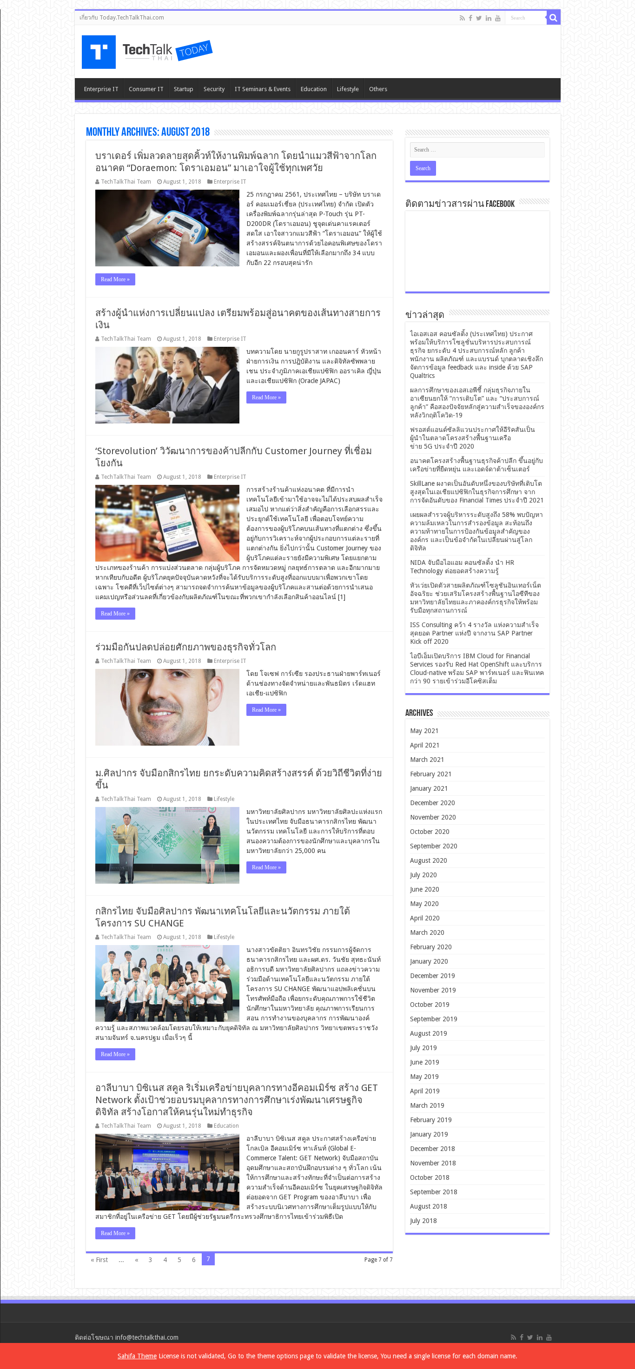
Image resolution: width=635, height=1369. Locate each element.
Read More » (115, 279)
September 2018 (433, 1192)
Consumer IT (146, 89)
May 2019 (424, 1076)
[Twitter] (479, 18)
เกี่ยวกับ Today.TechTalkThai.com (121, 17)
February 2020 (431, 947)
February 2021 (431, 774)
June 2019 (424, 1062)
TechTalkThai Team (126, 182)
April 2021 (425, 745)
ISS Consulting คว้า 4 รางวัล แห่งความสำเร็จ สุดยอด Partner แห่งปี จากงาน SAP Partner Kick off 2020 (474, 633)
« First (99, 1259)
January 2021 (429, 788)
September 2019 (433, 1019)
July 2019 (423, 1048)
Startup (183, 89)
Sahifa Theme (137, 1356)
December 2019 (432, 975)
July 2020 (423, 875)
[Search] (554, 18)
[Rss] (462, 18)
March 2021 (427, 759)
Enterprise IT (101, 89)
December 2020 (432, 803)
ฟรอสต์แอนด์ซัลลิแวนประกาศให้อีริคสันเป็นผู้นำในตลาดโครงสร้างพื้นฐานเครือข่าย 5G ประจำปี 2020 (472, 438)
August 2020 (428, 860)
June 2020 (424, 889)
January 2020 (429, 961)
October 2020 (430, 831)
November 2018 (433, 1163)
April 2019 (425, 1091)
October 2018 (430, 1177)
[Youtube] (498, 18)
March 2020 (427, 932)
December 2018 (432, 1148)
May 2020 (424, 903)
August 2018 (428, 1206)
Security (214, 89)
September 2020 (433, 846)
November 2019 (433, 990)
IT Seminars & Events (263, 89)
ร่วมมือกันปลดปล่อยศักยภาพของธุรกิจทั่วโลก (185, 647)
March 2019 (427, 1105)
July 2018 (423, 1220)
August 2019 (428, 1033)
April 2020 (425, 918)
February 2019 (431, 1120)
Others (378, 89)
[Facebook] (470, 18)
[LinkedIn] (488, 18)
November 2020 (433, 817)
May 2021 (424, 730)
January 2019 (429, 1134)
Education (314, 89)
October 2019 (430, 1004)
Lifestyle (348, 89)
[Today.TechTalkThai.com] (148, 49)
